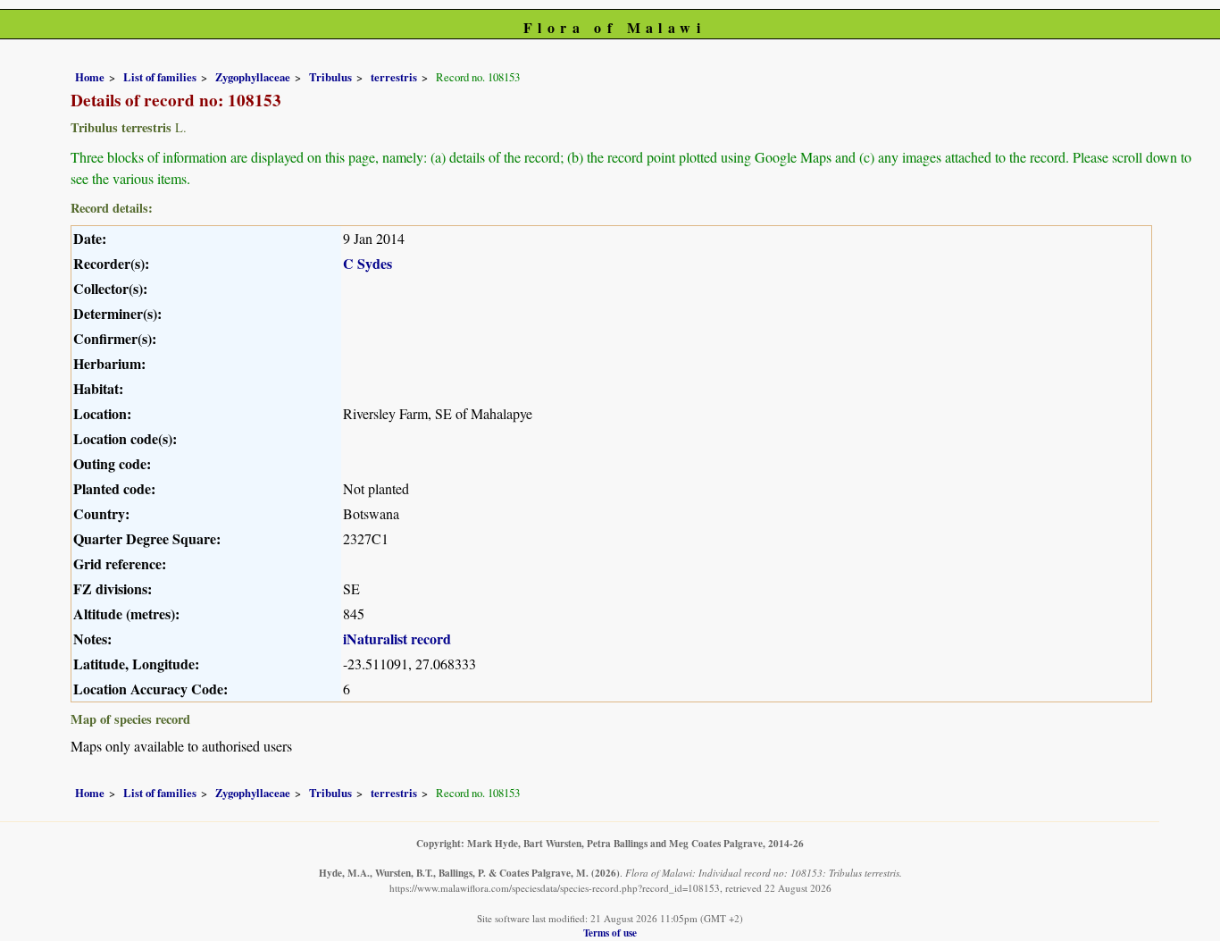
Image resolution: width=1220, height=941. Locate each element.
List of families (159, 77)
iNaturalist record (397, 638)
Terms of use (610, 932)
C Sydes (367, 263)
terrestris (394, 77)
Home (89, 77)
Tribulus (330, 77)
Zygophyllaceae (252, 77)
